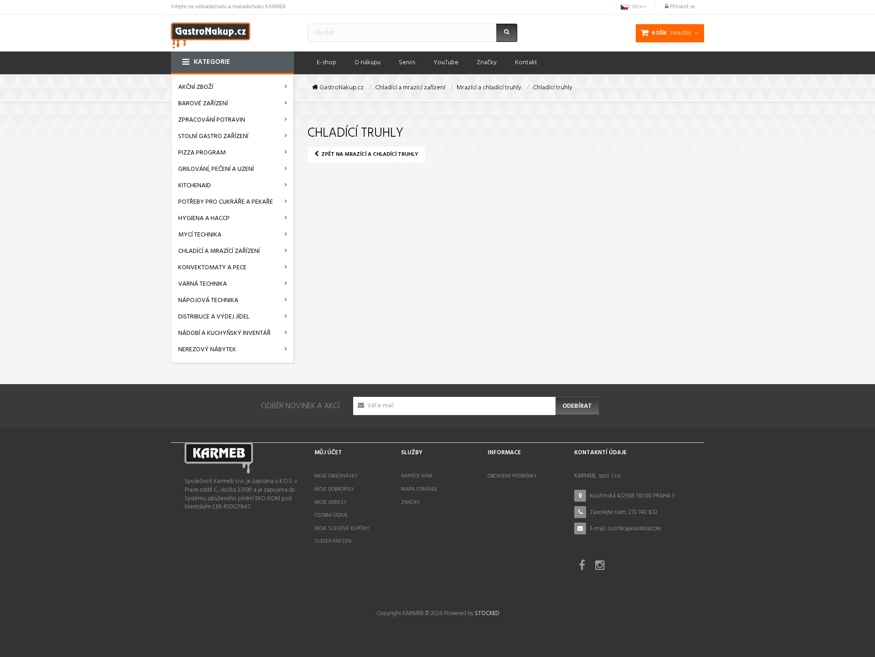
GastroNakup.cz (341, 87)
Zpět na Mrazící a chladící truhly (369, 154)
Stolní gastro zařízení (213, 136)
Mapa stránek (419, 489)
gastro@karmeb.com (634, 529)
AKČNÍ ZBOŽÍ (195, 87)
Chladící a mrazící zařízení (219, 251)
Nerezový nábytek (207, 349)
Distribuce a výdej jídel (213, 317)
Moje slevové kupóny (342, 528)
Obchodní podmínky (512, 476)
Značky (410, 502)
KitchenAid (194, 185)
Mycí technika (199, 235)
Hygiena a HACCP (204, 218)
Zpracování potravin (211, 120)
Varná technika (202, 284)
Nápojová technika (208, 300)
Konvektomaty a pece (212, 267)
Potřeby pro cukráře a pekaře (225, 202)
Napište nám (416, 476)
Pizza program (202, 153)
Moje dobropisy (334, 489)
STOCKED (487, 613)
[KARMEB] (210, 34)
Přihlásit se (682, 6)
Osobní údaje (331, 515)
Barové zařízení (203, 103)
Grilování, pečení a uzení (216, 169)
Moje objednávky (336, 476)
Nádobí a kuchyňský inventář (224, 333)
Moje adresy (330, 502)
